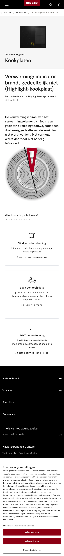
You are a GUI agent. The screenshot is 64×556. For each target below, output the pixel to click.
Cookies (30, 526)
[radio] (8, 220)
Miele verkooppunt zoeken (20, 428)
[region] (32, 507)
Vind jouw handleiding (33, 257)
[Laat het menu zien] (7, 5)
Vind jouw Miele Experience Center (19, 453)
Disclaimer (8, 526)
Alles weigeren (32, 541)
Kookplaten (21, 13)
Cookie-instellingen (32, 550)
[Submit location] (60, 435)
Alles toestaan (32, 532)
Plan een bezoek (33, 305)
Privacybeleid (20, 526)
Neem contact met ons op (33, 353)
